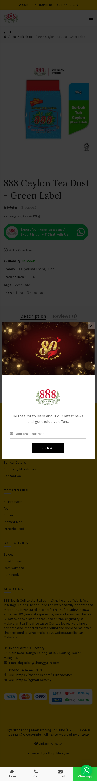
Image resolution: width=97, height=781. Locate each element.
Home (12, 776)
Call (36, 776)
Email (61, 776)
